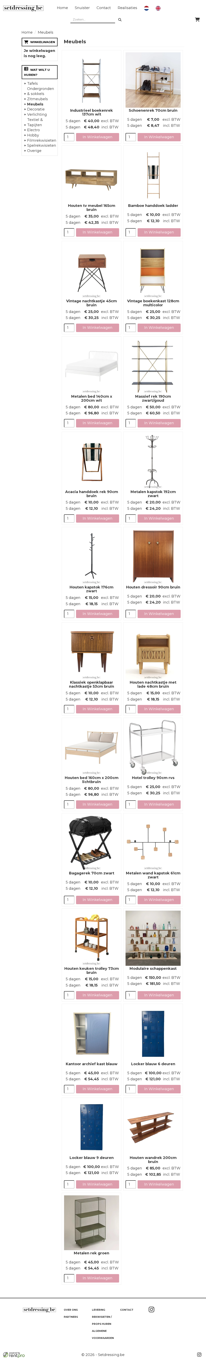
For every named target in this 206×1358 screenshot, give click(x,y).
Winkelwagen (42, 42)
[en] (158, 8)
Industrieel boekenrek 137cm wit (91, 112)
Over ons (71, 1309)
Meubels (35, 104)
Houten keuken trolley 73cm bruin (91, 970)
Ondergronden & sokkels (40, 91)
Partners (71, 1316)
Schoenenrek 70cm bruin (153, 110)
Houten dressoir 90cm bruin (153, 587)
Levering (98, 1309)
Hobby (33, 135)
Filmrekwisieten (41, 140)
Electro (33, 130)
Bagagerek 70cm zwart (91, 873)
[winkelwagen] (197, 19)
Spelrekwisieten (41, 145)
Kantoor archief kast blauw (91, 1064)
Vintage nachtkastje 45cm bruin (91, 303)
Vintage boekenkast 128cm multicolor (153, 303)
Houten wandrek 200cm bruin (153, 1160)
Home (62, 8)
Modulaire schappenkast (153, 968)
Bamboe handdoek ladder (153, 205)
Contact (104, 8)
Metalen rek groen (91, 1253)
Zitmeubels (37, 99)
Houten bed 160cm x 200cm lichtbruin (91, 780)
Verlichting (37, 114)
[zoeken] (120, 19)
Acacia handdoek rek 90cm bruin (91, 494)
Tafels (32, 83)
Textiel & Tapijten (35, 122)
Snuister (82, 8)
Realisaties (127, 8)
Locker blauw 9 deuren (92, 1158)
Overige (34, 151)
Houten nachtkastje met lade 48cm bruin (153, 684)
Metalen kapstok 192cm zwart (153, 494)
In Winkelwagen (97, 137)
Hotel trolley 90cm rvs (153, 778)
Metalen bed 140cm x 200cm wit (91, 398)
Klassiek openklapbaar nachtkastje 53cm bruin (91, 684)
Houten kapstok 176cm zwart (91, 589)
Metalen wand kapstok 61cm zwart (153, 875)
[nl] (146, 8)
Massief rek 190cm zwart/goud (153, 398)
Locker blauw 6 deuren (153, 1064)
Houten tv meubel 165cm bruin (91, 207)
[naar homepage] (23, 8)
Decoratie (36, 109)
